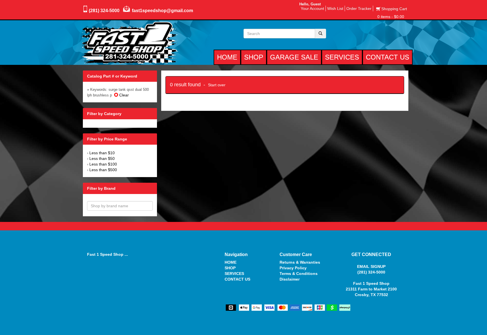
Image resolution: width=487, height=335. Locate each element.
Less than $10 (102, 153)
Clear (123, 95)
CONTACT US (237, 279)
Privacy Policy (293, 268)
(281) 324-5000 (104, 10)
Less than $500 (103, 170)
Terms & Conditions (299, 273)
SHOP (230, 268)
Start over (216, 85)
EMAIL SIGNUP (371, 266)
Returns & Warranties (300, 262)
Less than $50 (102, 158)
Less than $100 (103, 164)
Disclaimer (290, 279)
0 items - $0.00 (390, 16)
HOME (230, 262)
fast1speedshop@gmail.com (162, 10)
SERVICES (234, 273)
